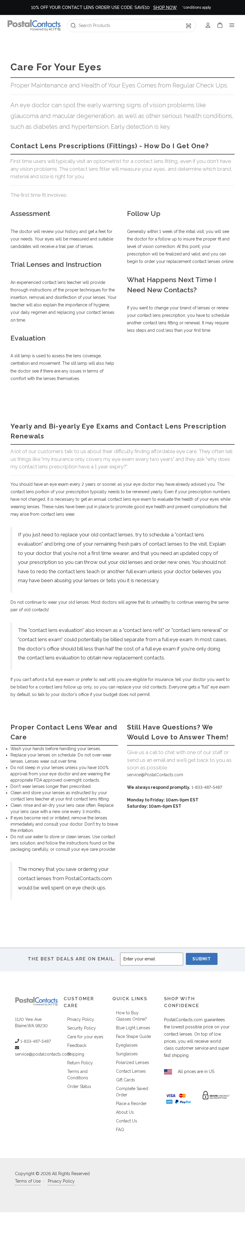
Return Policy (80, 1062)
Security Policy (81, 1028)
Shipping (75, 1054)
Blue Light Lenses (133, 1027)
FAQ (120, 1129)
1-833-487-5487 (35, 1041)
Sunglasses (127, 1053)
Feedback (76, 1045)
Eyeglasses (127, 1045)
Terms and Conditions (77, 1074)
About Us (125, 1112)
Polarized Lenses (132, 1062)
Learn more (189, 7)
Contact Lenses (131, 1071)
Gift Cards (125, 1079)
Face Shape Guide (133, 1036)
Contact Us (126, 1121)
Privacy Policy (80, 1019)
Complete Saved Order (132, 1091)
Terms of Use (28, 1181)
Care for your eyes (85, 1036)
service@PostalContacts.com (155, 774)
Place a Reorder (131, 1103)
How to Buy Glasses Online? (131, 1015)
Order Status (79, 1086)
